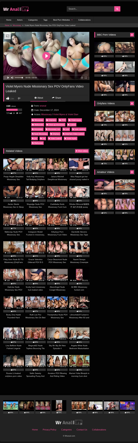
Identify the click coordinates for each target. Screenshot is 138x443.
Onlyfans (52, 120)
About (40, 98)
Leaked (73, 125)
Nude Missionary (40, 134)
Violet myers (76, 120)
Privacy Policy (49, 430)
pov (35, 138)
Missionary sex (54, 129)
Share (58, 98)
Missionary (17, 25)
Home (8, 20)
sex (43, 138)
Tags (45, 20)
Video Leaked (56, 138)
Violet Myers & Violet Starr (65, 114)
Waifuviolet (39, 125)
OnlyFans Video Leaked (74, 134)
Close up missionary (57, 125)
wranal (43, 106)
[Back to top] (130, 435)
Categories (33, 20)
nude (67, 129)
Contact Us (82, 430)
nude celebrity (80, 129)
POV (63, 120)
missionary (38, 129)
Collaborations (84, 20)
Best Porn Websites (61, 20)
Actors (20, 20)
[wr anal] (30, 9)
